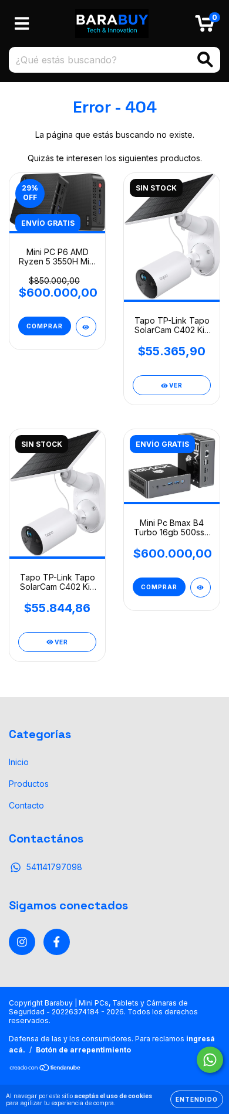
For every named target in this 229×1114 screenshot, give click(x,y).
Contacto (26, 805)
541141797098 (54, 867)
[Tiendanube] (45, 1068)
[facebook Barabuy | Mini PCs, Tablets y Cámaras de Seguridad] (56, 942)
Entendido (197, 1099)
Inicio (19, 762)
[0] (204, 27)
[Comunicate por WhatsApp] (210, 1060)
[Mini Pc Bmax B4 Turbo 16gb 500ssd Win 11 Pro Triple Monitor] (200, 587)
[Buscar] (205, 59)
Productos (29, 784)
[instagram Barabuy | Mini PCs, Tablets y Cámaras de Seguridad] (22, 942)
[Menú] (22, 23)
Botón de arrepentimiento (83, 1049)
